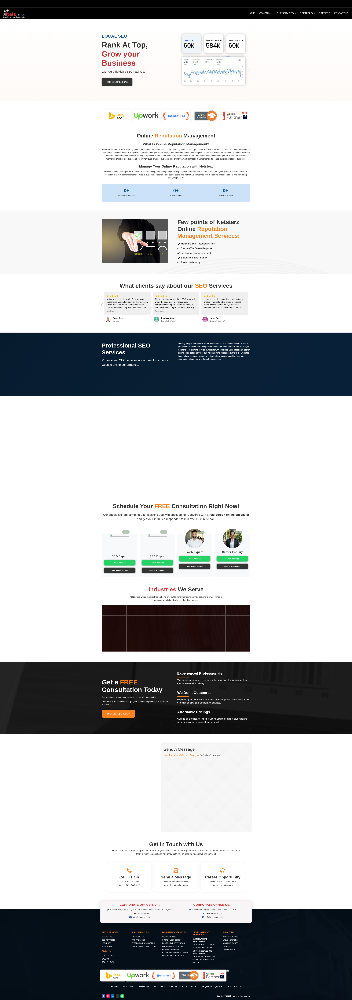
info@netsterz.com (180, 885)
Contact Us (234, 986)
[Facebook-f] (103, 996)
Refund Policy (178, 986)
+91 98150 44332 (131, 882)
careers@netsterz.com (223, 885)
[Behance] (117, 996)
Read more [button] (111, 311)
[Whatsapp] (122, 996)
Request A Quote (211, 986)
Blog (194, 986)
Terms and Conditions (151, 986)
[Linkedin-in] (112, 996)
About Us (127, 986)
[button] (102, 305)
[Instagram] (108, 996)
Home (114, 986)
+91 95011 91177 (132, 885)
